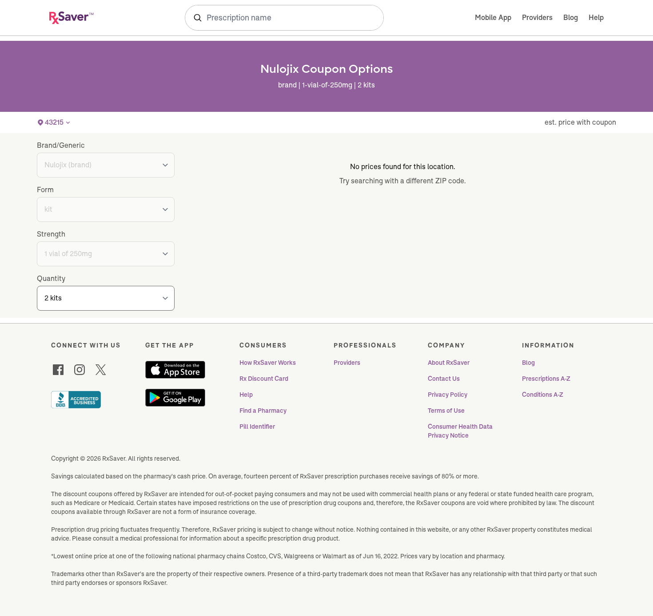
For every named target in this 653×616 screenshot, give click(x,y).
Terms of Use (446, 411)
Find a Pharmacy (263, 411)
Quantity (51, 278)
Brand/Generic (61, 145)
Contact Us (444, 379)
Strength (51, 234)
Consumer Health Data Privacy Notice (461, 431)
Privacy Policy (447, 395)
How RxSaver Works (267, 363)
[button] (54, 122)
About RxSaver (449, 363)
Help (596, 17)
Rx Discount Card (263, 379)
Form (45, 189)
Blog (570, 17)
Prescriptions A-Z (546, 379)
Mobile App (493, 17)
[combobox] (284, 17)
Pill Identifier (257, 426)
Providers (537, 17)
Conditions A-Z (542, 395)
